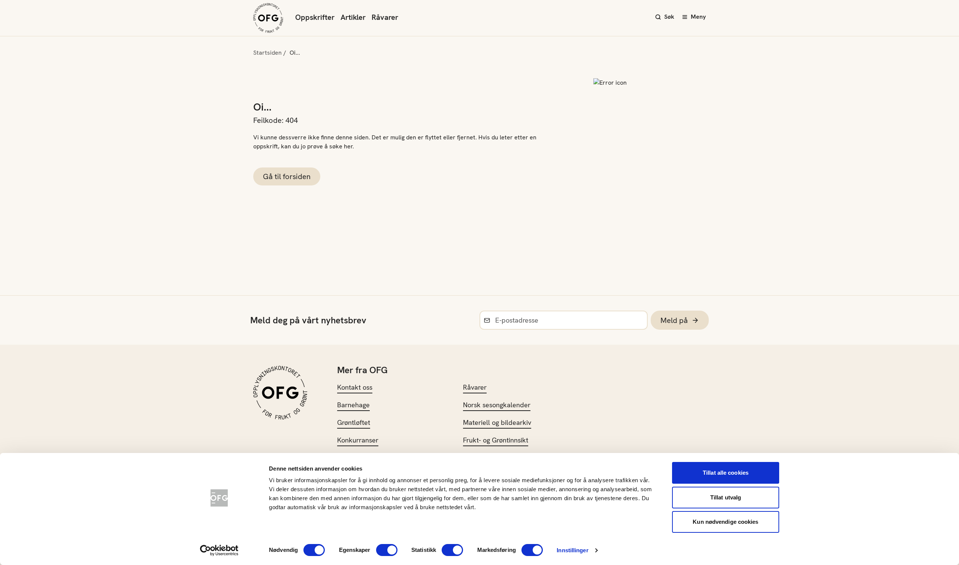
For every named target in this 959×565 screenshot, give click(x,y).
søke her (341, 146)
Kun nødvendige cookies (725, 522)
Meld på (674, 320)
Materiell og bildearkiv (497, 422)
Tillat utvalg (725, 497)
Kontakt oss (354, 387)
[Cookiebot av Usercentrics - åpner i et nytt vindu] (219, 550)
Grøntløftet (353, 422)
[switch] (386, 550)
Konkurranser (357, 440)
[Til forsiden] (268, 18)
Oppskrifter (315, 17)
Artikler (353, 17)
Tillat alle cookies (725, 472)
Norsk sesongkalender (496, 405)
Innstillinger (572, 550)
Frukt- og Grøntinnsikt (495, 440)
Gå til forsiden (287, 176)
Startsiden (267, 53)
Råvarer (385, 17)
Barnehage (353, 405)
